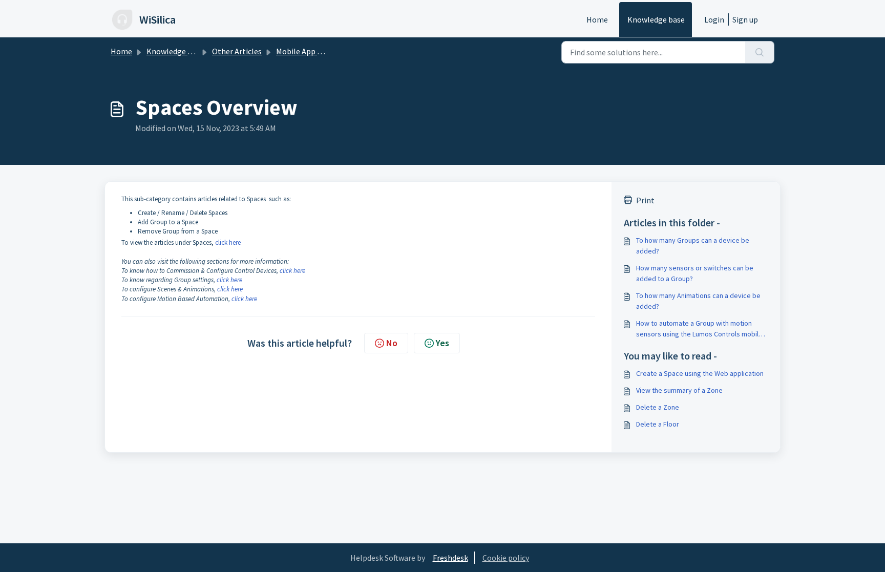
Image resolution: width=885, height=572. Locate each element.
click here (228, 242)
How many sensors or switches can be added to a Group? (694, 273)
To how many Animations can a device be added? (698, 301)
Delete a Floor (657, 424)
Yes (442, 343)
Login (714, 19)
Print (645, 200)
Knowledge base (656, 19)
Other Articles (237, 51)
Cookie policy (505, 558)
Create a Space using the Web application (700, 373)
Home (597, 19)
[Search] (759, 52)
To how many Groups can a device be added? (692, 246)
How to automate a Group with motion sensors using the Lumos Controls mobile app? (699, 329)
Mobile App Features (312, 51)
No (391, 343)
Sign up (745, 19)
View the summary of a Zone (679, 390)
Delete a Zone (657, 407)
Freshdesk (450, 558)
